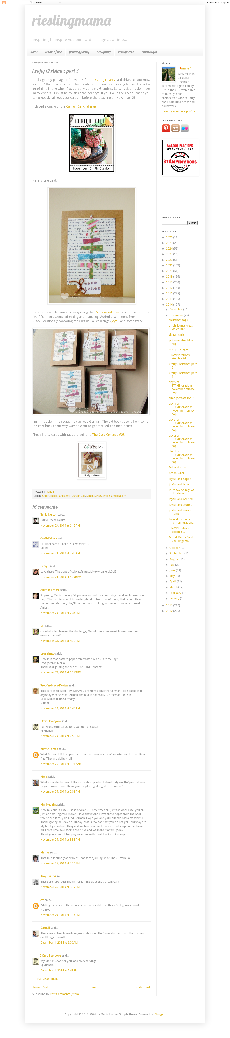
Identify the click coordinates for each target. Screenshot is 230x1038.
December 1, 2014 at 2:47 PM (59, 970)
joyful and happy (180, 479)
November (176, 315)
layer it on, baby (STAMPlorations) (181, 521)
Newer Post (40, 987)
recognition (126, 51)
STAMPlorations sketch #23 (179, 530)
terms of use (53, 51)
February (175, 593)
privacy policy (79, 51)
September (176, 553)
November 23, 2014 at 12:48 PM (60, 577)
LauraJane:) (47, 653)
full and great (178, 467)
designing (104, 51)
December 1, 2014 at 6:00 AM (59, 942)
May (172, 576)
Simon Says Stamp (97, 495)
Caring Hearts (105, 80)
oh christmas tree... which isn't (181, 327)
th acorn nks (177, 334)
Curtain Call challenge (81, 106)
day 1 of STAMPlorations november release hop (182, 457)
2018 (169, 282)
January (174, 598)
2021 (169, 265)
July (172, 564)
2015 (169, 299)
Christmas (64, 495)
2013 (169, 605)
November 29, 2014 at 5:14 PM (60, 915)
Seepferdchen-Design (54, 685)
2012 (169, 611)
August (174, 559)
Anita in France (50, 590)
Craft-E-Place (49, 538)
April (173, 581)
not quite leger (178, 349)
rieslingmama (71, 20)
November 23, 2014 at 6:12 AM (60, 525)
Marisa (44, 852)
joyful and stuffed (180, 504)
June (172, 570)
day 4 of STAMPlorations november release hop (182, 409)
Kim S (44, 776)
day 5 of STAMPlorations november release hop (182, 387)
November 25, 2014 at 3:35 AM (60, 839)
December (176, 309)
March (173, 587)
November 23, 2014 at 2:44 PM (60, 613)
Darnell (45, 927)
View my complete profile (178, 111)
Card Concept (50, 495)
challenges (149, 51)
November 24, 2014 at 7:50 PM (60, 736)
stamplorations (117, 495)
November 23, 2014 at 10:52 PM (60, 672)
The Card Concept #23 (108, 434)
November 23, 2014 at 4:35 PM (60, 641)
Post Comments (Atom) (65, 994)
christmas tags (178, 320)
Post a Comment (47, 978)
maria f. (186, 68)
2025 (169, 243)
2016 (169, 293)
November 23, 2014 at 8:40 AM (60, 553)
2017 (169, 288)
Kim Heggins (48, 804)
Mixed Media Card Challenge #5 (181, 539)
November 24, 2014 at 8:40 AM (60, 708)
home (34, 51)
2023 (169, 254)
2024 (169, 248)
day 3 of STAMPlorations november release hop (182, 425)
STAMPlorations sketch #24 (179, 356)
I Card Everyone (50, 721)
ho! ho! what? (177, 473)
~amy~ (44, 566)
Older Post (143, 987)
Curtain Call (78, 495)
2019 (169, 276)
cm (42, 900)
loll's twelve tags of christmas (181, 491)
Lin (42, 625)
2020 (169, 271)
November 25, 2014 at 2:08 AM (60, 791)
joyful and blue (179, 484)
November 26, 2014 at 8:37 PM (60, 887)
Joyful (115, 321)
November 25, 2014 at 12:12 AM (61, 764)
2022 (169, 260)
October (175, 548)
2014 (169, 304)
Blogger (159, 1014)
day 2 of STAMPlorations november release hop (182, 441)
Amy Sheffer (48, 876)
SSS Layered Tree (107, 312)
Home (92, 987)
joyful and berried (181, 499)
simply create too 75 (182, 398)
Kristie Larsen (49, 749)
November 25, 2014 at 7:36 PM (60, 863)
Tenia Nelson (48, 514)
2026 (169, 237)
